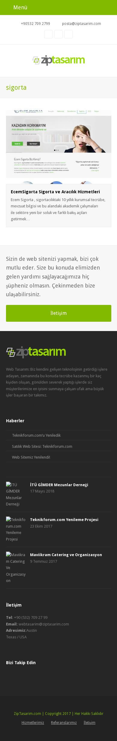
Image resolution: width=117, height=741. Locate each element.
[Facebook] (10, 676)
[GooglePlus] (21, 676)
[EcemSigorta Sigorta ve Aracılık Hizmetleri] (58, 180)
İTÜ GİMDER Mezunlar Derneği (59, 485)
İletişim (58, 313)
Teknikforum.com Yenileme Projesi (64, 519)
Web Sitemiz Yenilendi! (31, 457)
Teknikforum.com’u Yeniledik (36, 435)
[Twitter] (31, 676)
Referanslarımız (64, 723)
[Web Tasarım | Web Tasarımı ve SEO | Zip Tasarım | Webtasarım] (58, 59)
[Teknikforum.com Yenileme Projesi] (16, 529)
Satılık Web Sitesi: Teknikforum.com (42, 446)
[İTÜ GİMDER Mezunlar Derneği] (16, 495)
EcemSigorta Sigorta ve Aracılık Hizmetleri (55, 191)
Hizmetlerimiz (33, 723)
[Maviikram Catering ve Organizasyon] (16, 568)
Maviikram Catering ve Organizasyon (66, 555)
